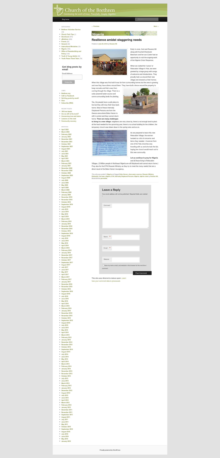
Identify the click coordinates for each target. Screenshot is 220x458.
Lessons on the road (68, 118)
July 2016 (64, 296)
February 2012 (66, 405)
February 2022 (66, 134)
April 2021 (65, 158)
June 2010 (65, 436)
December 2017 (66, 255)
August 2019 (65, 207)
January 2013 (66, 388)
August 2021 (65, 149)
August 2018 (65, 236)
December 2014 (66, 342)
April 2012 (65, 400)
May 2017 (64, 272)
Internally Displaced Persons (124, 176)
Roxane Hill (113, 44)
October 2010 (66, 427)
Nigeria (109, 174)
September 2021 (67, 146)
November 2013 (66, 373)
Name (107, 236)
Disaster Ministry (148, 174)
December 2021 (66, 139)
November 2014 (66, 344)
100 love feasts (66, 111)
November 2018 (66, 228)
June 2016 (65, 299)
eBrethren (64, 39)
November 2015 (66, 315)
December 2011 (66, 410)
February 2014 (66, 366)
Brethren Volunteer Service (70, 29)
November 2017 (66, 257)
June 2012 (65, 398)
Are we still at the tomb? (70, 114)
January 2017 (66, 282)
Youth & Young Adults (69, 56)
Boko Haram (124, 174)
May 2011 (64, 424)
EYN (112, 176)
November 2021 (66, 141)
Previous (95, 26)
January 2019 (66, 224)
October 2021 (66, 144)
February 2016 (66, 308)
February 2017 (66, 279)
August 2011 (65, 417)
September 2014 (67, 349)
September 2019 (67, 204)
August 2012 (65, 393)
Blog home (65, 19)
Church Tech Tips (67, 34)
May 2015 (64, 330)
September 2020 (67, 175)
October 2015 (66, 318)
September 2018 (67, 233)
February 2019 (66, 221)
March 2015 (65, 335)
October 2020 (66, 173)
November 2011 (66, 412)
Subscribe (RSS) (67, 103)
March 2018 (65, 248)
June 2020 (65, 183)
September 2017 (67, 262)
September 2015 (67, 320)
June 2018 (65, 241)
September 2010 (67, 429)
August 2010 (65, 431)
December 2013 (66, 371)
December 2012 (66, 390)
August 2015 (65, 323)
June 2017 (65, 269)
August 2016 (65, 294)
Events (63, 41)
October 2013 (66, 376)
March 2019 (65, 219)
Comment (107, 205)
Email (107, 248)
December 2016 (66, 284)
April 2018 (65, 245)
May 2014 (64, 359)
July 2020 (64, 180)
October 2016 (66, 289)
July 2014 (64, 354)
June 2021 (65, 153)
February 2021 (66, 163)
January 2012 (66, 407)
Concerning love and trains (71, 116)
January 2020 (66, 195)
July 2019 (64, 209)
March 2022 (65, 132)
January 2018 (66, 253)
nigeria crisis (144, 176)
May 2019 (64, 214)
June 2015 (65, 327)
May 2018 (64, 243)
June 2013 (65, 381)
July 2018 (64, 238)
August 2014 (65, 352)
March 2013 (65, 383)
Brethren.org (65, 93)
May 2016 (64, 301)
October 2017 (66, 260)
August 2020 (65, 178)
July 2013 (64, 378)
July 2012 (64, 395)
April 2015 (65, 332)
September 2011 (67, 415)
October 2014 (66, 347)
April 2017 (65, 274)
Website (106, 259)
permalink (104, 178)
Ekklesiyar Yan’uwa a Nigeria (101, 176)
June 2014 (65, 357)
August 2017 (65, 265)
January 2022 (66, 137)
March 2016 (65, 306)
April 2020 (65, 187)
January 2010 (66, 441)
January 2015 (66, 340)
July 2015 (64, 325)
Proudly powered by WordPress (110, 450)
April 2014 (65, 361)
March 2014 (65, 364)
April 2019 (65, 216)
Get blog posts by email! (70, 98)
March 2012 (65, 402)
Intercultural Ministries (69, 46)
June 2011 (65, 422)
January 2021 (66, 166)
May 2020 (64, 185)
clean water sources (135, 174)
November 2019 (66, 199)
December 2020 (66, 168)
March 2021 (65, 161)
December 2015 (66, 313)
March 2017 (65, 277)
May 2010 (64, 439)
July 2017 (64, 267)
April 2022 (65, 129)
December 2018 (66, 226)
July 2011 (64, 419)
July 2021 (64, 151)
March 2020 (65, 190)
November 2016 (66, 286)
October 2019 (66, 202)
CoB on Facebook (67, 96)
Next (156, 26)
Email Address (67, 73)
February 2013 (66, 385)
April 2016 (65, 303)
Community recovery (68, 121)
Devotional (65, 37)
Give (63, 100)
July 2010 (64, 434)
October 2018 (66, 231)
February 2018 (66, 250)
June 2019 (65, 211)
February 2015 (66, 337)
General (64, 44)
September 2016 (67, 291)
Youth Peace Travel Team (70, 58)
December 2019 (66, 197)
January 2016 (66, 311)
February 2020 (66, 192)
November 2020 (66, 170)
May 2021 (64, 156)
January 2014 (66, 369)
